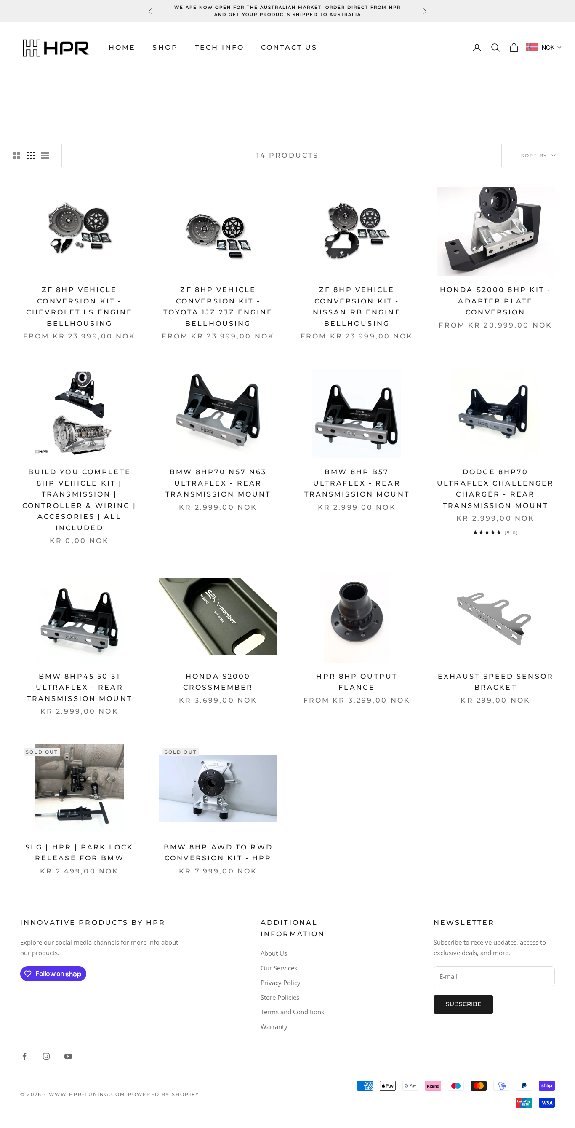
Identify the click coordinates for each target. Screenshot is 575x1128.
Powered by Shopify (164, 1094)
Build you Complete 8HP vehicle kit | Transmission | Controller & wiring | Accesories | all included (79, 500)
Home (122, 47)
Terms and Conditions (292, 1011)
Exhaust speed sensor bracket (496, 682)
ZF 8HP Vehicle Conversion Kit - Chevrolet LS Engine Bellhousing (79, 307)
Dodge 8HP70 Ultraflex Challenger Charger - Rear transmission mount (495, 489)
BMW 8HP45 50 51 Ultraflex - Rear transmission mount (79, 687)
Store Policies (280, 997)
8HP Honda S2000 (94, 85)
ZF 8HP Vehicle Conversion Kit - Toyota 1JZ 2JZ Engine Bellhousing (218, 307)
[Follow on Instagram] (46, 1056)
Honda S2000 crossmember (218, 682)
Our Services (279, 968)
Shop (165, 47)
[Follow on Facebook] (24, 1056)
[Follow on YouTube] (68, 1056)
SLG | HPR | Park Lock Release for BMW (79, 852)
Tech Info (219, 47)
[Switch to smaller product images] (31, 155)
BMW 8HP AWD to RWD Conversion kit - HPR (218, 852)
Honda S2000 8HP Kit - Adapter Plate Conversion (495, 301)
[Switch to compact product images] (45, 155)
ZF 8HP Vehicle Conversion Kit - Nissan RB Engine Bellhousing (357, 307)
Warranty (274, 1026)
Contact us (289, 47)
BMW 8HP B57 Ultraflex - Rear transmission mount (357, 483)
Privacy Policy (281, 982)
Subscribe (463, 1004)
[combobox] (544, 47)
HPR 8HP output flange (356, 682)
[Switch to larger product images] (16, 155)
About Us (274, 953)
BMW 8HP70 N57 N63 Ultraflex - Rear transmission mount (218, 483)
